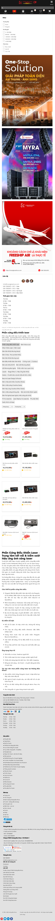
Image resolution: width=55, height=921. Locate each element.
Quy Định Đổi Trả (7, 885)
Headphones (7, 751)
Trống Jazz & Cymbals (10, 769)
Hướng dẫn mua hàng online (10, 889)
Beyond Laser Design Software (11, 378)
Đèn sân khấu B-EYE (8, 365)
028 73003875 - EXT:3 (9, 290)
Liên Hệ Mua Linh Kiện (8, 872)
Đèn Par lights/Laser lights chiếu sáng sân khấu (16, 395)
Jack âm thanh (8, 775)
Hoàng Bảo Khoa (13, 912)
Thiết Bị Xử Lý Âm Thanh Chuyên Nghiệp (14, 766)
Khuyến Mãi (7, 739)
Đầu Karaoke (7, 781)
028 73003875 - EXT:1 (9, 286)
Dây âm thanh (8, 771)
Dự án (6, 810)
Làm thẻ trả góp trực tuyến (10, 893)
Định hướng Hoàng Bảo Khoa (12, 799)
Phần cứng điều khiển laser (10, 344)
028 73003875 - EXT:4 (9, 293)
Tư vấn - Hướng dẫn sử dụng (11, 801)
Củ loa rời (7, 779)
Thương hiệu (6, 21)
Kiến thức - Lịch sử (9, 806)
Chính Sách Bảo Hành (8, 874)
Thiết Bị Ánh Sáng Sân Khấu (11, 745)
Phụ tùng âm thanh (9, 784)
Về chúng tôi (7, 797)
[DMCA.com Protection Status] (6, 822)
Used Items (7, 741)
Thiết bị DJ (7, 777)
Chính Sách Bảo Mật (8, 881)
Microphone (7, 756)
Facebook (6, 864)
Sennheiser (6, 896)
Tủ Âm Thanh (7, 773)
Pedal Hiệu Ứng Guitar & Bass (12, 764)
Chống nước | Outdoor (30, 361)
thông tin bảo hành (14, 702)
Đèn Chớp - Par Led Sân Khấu (11, 354)
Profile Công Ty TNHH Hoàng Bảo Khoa (13, 870)
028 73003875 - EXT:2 (9, 288)
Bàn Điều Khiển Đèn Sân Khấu (11, 361)
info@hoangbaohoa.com (11, 284)
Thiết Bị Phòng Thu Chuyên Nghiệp (13, 758)
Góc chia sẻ (7, 808)
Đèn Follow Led (25, 344)
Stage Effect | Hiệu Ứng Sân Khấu (18, 371)
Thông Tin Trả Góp (7, 891)
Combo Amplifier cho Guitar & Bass (13, 760)
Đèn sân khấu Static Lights (29, 392)
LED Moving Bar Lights (9, 368)
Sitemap (6, 816)
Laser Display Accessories (21, 399)
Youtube (5, 866)
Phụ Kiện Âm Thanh (9, 788)
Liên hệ (6, 814)
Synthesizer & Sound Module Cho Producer (15, 762)
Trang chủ (7, 795)
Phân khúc (5, 44)
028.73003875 (6, 858)
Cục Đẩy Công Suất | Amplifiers (12, 749)
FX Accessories (7, 399)
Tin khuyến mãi (8, 804)
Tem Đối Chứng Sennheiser (10, 898)
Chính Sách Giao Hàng (9, 883)
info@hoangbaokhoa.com (10, 860)
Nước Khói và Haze (8, 402)
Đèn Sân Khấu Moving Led (10, 358)
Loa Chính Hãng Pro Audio (11, 747)
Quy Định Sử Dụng (7, 876)
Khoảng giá (6, 29)
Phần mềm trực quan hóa (25, 368)
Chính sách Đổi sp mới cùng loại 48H (12, 887)
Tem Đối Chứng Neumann (10, 900)
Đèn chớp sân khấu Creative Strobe (13, 382)
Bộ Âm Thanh (7, 743)
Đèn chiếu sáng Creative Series (12, 385)
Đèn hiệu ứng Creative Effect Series (13, 388)
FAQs (5, 812)
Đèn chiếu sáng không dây (10, 392)
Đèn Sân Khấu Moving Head (11, 351)
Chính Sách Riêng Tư (8, 879)
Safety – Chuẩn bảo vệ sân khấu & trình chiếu (16, 375)
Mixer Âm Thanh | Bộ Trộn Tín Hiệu (13, 754)
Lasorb (4, 371)
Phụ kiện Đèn (34, 399)
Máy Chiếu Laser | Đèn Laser (11, 348)
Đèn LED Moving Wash (23, 365)
